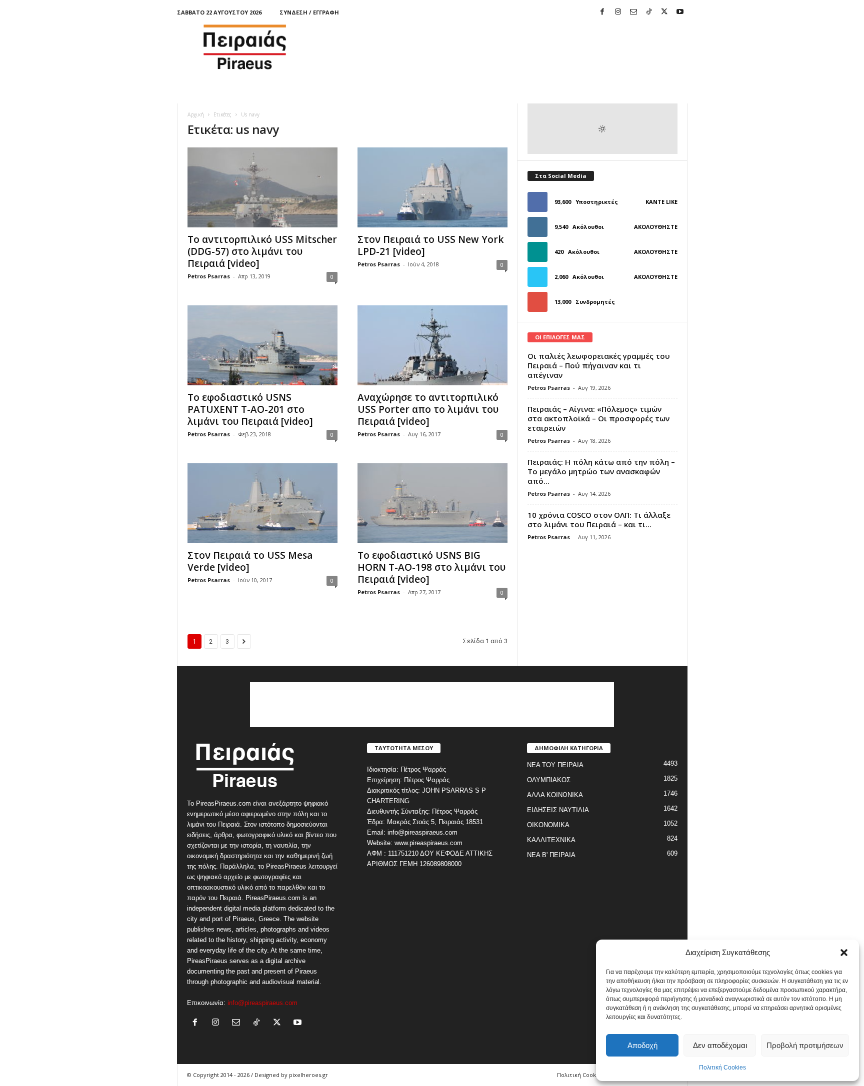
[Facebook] (602, 12)
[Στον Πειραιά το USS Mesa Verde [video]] (263, 503)
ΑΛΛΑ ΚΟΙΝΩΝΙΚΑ (555, 795)
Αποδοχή (643, 1045)
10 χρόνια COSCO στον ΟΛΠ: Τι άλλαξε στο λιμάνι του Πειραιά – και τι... (599, 519)
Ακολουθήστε (656, 226)
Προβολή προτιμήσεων (805, 1045)
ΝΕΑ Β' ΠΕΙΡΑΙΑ (551, 855)
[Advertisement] (506, 46)
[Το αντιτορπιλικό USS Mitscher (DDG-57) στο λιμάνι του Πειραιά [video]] (263, 187)
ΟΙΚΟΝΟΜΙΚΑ (548, 825)
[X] (664, 12)
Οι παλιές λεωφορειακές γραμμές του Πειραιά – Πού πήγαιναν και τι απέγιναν (599, 365)
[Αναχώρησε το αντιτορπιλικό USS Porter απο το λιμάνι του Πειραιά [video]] (433, 345)
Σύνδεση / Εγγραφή (309, 12)
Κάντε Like (662, 201)
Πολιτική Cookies (722, 1067)
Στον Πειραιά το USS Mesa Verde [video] (250, 561)
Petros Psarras (209, 276)
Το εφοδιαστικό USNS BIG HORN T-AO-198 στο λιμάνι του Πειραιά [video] (432, 567)
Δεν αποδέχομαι (720, 1045)
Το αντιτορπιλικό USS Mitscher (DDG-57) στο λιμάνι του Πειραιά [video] (262, 251)
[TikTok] (649, 12)
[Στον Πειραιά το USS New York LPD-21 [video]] (433, 187)
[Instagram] (618, 12)
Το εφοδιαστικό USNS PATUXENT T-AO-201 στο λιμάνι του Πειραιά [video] (250, 409)
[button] (844, 953)
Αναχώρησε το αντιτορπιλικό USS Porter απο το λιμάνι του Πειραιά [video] (428, 409)
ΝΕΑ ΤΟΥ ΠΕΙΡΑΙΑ (555, 765)
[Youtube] (680, 12)
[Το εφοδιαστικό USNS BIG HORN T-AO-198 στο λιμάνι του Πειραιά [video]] (433, 503)
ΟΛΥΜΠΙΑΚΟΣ (548, 780)
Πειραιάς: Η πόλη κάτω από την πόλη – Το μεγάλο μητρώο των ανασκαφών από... (601, 471)
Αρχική (196, 114)
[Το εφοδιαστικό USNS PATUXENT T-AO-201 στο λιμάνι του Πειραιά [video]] (263, 345)
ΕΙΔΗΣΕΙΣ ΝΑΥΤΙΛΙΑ (558, 810)
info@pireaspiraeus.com (263, 1003)
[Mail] (634, 12)
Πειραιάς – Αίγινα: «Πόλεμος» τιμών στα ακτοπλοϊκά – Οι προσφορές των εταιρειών (599, 418)
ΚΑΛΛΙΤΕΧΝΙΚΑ (551, 840)
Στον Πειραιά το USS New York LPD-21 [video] (431, 245)
